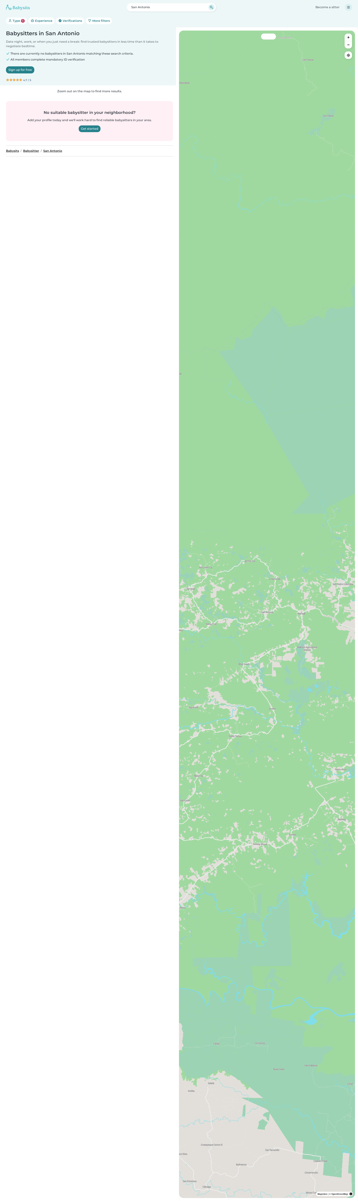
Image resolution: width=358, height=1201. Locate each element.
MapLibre (322, 1194)
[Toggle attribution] (351, 1194)
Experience (43, 21)
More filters (101, 21)
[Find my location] (348, 55)
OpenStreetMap (339, 1194)
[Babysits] (18, 7)
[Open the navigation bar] (348, 7)
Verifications (72, 21)
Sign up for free (20, 70)
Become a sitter (327, 7)
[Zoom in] (348, 37)
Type (17, 21)
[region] (267, 614)
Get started (89, 128)
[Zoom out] (348, 44)
